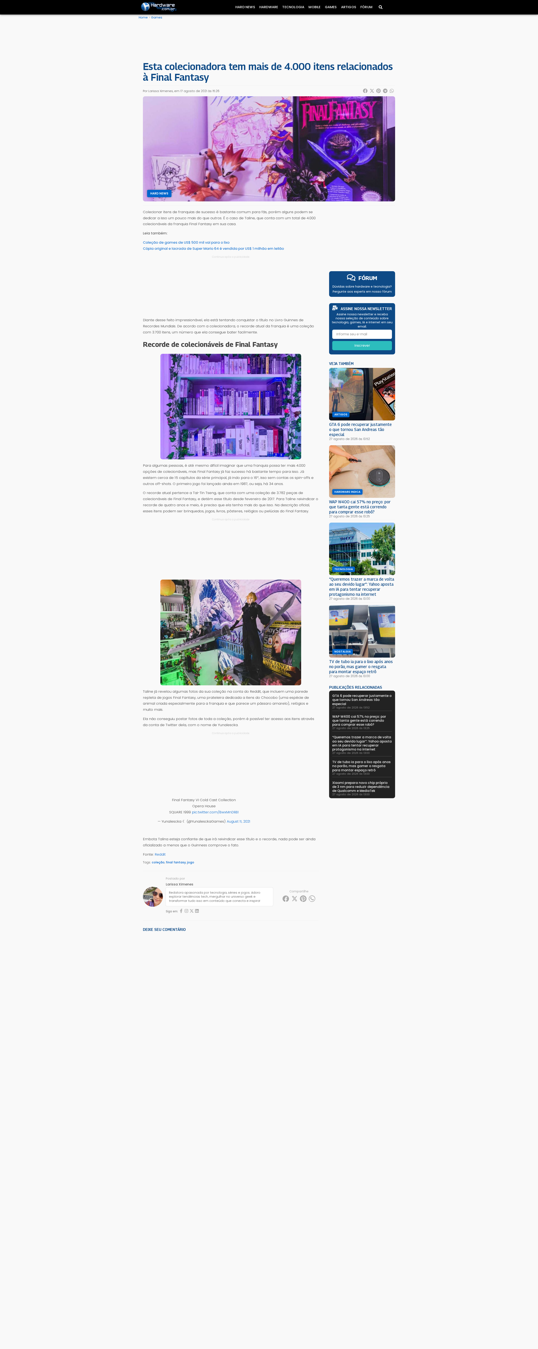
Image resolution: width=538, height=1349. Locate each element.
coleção (158, 862)
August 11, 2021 (238, 821)
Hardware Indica (347, 492)
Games (331, 7)
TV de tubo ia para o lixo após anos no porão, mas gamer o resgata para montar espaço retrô (361, 666)
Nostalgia (342, 651)
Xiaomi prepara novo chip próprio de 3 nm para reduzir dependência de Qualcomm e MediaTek (360, 787)
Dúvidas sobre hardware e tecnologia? (362, 286)
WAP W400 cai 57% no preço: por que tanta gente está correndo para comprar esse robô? (360, 506)
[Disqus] (231, 993)
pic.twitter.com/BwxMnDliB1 (215, 812)
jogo (190, 862)
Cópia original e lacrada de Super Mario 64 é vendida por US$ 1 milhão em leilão (213, 248)
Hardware (268, 7)
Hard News (245, 7)
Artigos (348, 7)
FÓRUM (368, 278)
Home (143, 17)
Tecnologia (293, 7)
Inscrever (362, 345)
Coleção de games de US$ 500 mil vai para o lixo (186, 242)
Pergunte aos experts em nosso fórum (362, 291)
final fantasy (176, 862)
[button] (365, 90)
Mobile (314, 7)
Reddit (160, 854)
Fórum (366, 7)
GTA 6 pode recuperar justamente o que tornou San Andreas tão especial (360, 429)
